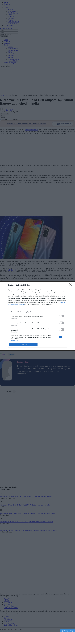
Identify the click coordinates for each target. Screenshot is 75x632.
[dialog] (37, 316)
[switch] (61, 316)
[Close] (71, 285)
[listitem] (37, 312)
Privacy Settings (69, 631)
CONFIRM (23, 344)
